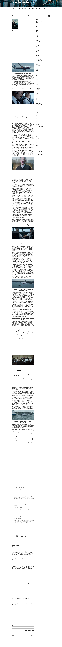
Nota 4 (26, 536)
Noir (37, 74)
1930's (37, 25)
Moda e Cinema (38, 145)
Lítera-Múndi (38, 142)
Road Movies (38, 93)
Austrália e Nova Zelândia (39, 114)
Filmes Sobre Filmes (39, 60)
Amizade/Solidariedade (39, 37)
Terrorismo (37, 99)
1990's (37, 32)
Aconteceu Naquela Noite (40, 127)
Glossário (25, 8)
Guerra (37, 64)
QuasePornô (38, 89)
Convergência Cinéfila (39, 138)
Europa (37, 121)
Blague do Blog (38, 130)
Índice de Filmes (20, 8)
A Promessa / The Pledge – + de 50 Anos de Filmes (22, 598)
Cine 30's (37, 133)
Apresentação (14, 8)
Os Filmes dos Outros (39, 151)
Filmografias (38, 61)
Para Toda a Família (39, 85)
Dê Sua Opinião (34, 8)
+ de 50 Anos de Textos (42, 8)
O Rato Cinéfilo (38, 148)
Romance (37, 94)
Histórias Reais (21, 536)
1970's (37, 30)
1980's (37, 31)
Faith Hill (37, 55)
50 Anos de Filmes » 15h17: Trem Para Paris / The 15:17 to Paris (23, 587)
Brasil (37, 118)
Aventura (37, 40)
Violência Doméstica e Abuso (40, 104)
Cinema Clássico (38, 135)
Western (37, 107)
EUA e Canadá (15, 535)
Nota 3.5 (37, 83)
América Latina (38, 112)
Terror (37, 98)
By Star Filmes (38, 132)
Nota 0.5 (37, 75)
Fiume (37, 141)
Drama (17, 536)
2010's (14, 536)
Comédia (37, 45)
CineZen (37, 136)
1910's (37, 22)
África (37, 115)
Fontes (30, 8)
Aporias (37, 129)
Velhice (37, 102)
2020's (37, 36)
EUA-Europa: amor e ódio (39, 54)
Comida (37, 44)
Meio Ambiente (38, 69)
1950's (37, 27)
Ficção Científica (38, 59)
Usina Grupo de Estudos (39, 154)
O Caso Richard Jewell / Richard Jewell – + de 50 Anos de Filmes (23, 595)
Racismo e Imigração (39, 90)
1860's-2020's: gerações (39, 21)
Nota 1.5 (37, 78)
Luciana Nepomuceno (15, 545)
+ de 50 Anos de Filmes (23, 3)
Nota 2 (37, 79)
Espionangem (38, 51)
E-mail (13, 621)
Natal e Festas (38, 73)
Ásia (37, 117)
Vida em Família (38, 103)
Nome (13, 616)
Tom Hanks (29, 75)
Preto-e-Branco (38, 88)
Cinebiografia (38, 41)
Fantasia (37, 56)
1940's (37, 26)
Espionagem (38, 50)
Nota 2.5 (37, 80)
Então (37, 139)
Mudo (37, 70)
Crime (37, 46)
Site (12, 625)
